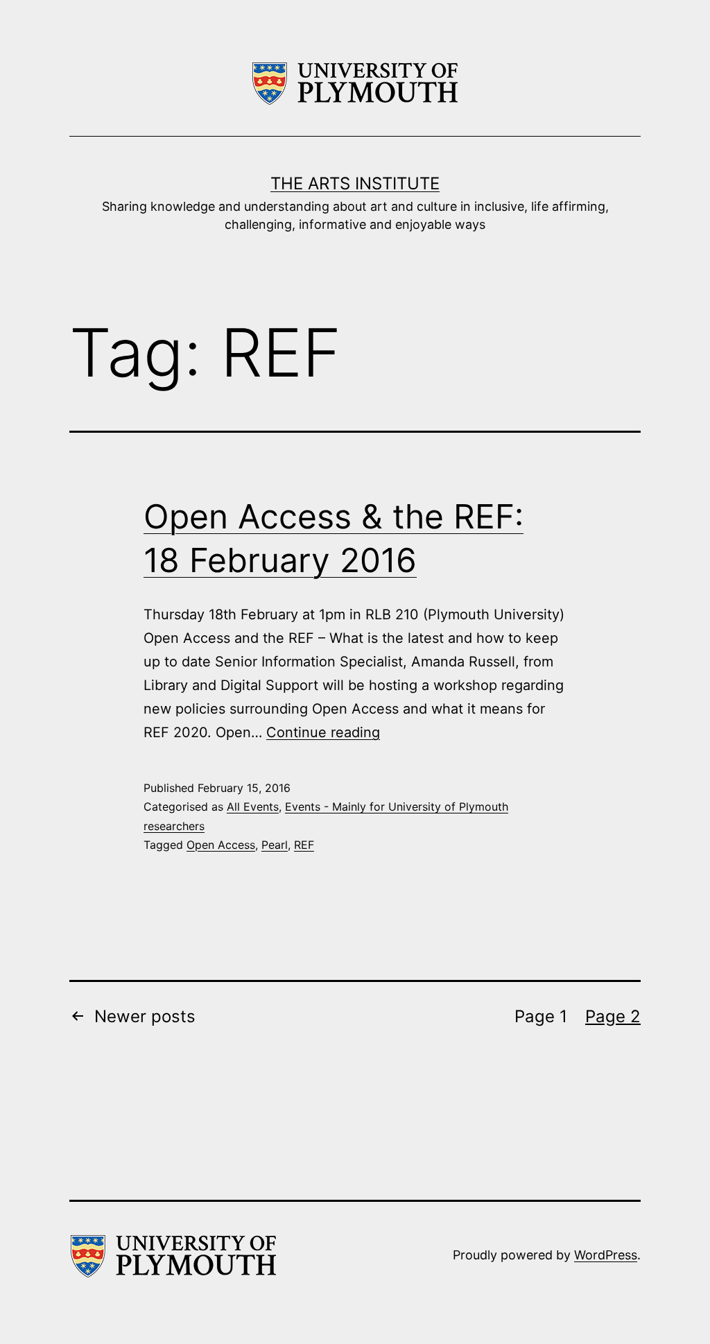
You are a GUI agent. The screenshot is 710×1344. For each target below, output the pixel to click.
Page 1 (540, 1016)
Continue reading (323, 732)
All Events (253, 806)
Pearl (274, 845)
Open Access (221, 845)
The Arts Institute (355, 183)
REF (304, 845)
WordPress (605, 1255)
